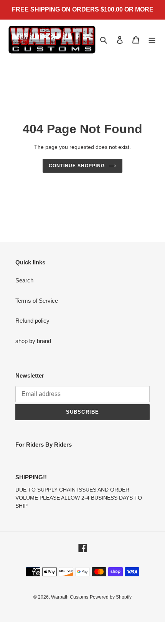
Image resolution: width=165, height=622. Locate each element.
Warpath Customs (69, 597)
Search (24, 280)
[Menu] (152, 39)
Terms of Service (36, 300)
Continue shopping (77, 165)
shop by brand (33, 341)
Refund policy (32, 320)
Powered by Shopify (111, 597)
